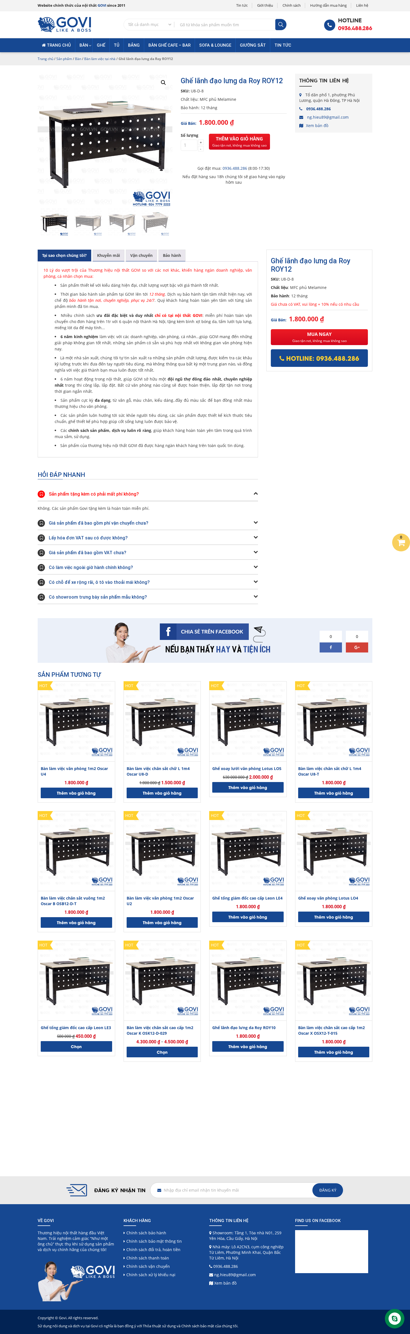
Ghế (101, 45)
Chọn (76, 1046)
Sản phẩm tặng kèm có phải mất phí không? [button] (94, 494)
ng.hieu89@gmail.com (328, 117)
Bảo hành (172, 255)
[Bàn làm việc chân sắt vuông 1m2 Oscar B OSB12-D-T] (76, 849)
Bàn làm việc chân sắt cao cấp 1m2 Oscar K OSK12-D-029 (160, 1030)
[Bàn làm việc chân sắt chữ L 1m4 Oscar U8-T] (333, 720)
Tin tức (242, 5)
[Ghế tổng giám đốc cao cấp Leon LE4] (247, 849)
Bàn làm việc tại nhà (99, 58)
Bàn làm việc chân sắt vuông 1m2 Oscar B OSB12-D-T (73, 900)
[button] (163, 83)
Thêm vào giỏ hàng (239, 142)
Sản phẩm (64, 58)
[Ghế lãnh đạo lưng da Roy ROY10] (247, 979)
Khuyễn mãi (108, 255)
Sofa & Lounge (215, 45)
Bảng (134, 45)
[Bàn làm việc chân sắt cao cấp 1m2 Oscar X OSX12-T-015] (333, 979)
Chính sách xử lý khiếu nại (150, 1274)
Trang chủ (58, 45)
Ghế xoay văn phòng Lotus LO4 (328, 898)
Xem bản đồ (317, 125)
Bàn (83, 45)
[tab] (64, 255)
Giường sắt (253, 45)
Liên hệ (362, 5)
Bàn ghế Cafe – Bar (169, 45)
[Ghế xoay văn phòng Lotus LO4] (333, 849)
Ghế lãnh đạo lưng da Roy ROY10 (244, 1027)
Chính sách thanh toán (147, 1258)
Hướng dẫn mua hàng (328, 5)
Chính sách (292, 5)
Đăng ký (327, 1190)
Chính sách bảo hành (146, 1232)
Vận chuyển (141, 255)
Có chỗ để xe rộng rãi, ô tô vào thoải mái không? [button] (99, 582)
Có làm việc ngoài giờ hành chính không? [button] (91, 567)
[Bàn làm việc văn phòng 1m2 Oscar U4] (76, 720)
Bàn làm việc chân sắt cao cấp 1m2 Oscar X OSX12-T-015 (331, 1030)
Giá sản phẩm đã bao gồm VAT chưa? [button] (87, 552)
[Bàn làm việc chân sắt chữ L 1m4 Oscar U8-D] (162, 720)
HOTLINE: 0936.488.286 (321, 357)
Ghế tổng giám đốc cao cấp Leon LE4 (247, 898)
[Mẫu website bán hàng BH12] (64, 24)
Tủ (116, 45)
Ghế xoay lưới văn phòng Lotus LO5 (246, 768)
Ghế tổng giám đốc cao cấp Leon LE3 (76, 1027)
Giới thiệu (265, 5)
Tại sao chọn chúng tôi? (64, 255)
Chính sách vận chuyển (148, 1266)
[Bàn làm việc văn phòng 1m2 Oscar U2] (162, 849)
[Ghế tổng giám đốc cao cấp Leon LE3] (76, 979)
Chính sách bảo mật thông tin (154, 1241)
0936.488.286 (355, 28)
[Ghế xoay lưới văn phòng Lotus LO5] (247, 720)
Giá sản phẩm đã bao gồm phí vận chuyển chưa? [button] (98, 523)
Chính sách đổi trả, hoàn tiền (153, 1249)
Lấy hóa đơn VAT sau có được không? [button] (88, 538)
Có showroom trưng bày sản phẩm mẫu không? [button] (98, 597)
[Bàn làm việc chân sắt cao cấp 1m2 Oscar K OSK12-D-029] (162, 979)
